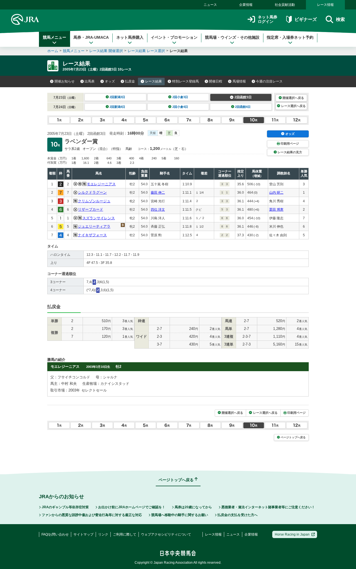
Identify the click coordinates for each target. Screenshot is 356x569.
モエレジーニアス (101, 184)
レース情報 (325, 5)
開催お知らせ (65, 81)
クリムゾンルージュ (94, 201)
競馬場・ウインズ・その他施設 (232, 37)
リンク (103, 534)
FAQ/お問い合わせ (55, 534)
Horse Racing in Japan (292, 534)
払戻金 (130, 81)
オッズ (110, 81)
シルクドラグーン (92, 192)
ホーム (52, 51)
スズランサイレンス (98, 218)
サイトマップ (83, 534)
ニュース (210, 5)
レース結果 (153, 81)
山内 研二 (276, 192)
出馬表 (90, 81)
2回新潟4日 (117, 106)
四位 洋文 (158, 209)
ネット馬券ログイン (267, 19)
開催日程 (215, 81)
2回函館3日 (243, 97)
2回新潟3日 (117, 97)
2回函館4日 (243, 106)
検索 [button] (340, 19)
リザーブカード (90, 209)
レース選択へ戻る (293, 106)
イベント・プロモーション (174, 37)
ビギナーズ (306, 19)
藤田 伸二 (158, 192)
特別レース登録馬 (185, 81)
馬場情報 (239, 81)
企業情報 (246, 5)
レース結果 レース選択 (146, 51)
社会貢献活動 (285, 5)
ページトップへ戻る (293, 437)
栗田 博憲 (276, 209)
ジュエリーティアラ (94, 226)
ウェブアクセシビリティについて (166, 534)
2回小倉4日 (180, 106)
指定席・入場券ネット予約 (290, 37)
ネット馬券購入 (130, 37)
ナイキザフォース (92, 235)
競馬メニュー (54, 37)
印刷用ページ (290, 143)
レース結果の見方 (290, 152)
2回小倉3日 (180, 97)
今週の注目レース (269, 81)
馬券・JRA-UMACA (91, 37)
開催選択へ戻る (293, 97)
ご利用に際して (124, 534)
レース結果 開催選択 (106, 51)
